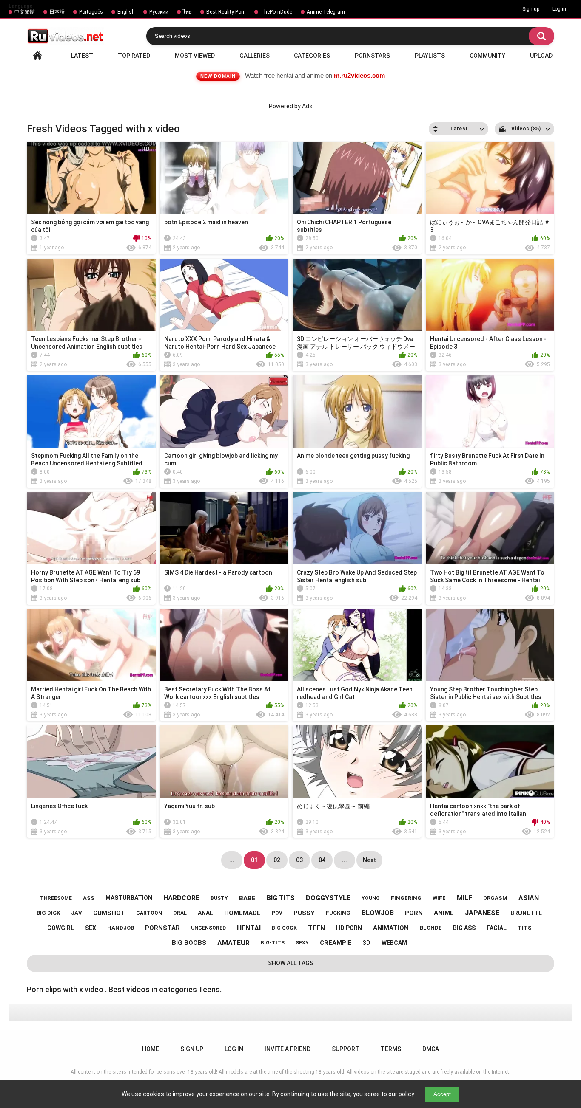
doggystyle (328, 898)
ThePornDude (276, 12)
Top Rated (134, 55)
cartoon (149, 913)
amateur (233, 943)
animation (391, 928)
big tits (281, 898)
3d (366, 942)
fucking (338, 913)
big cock (284, 928)
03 (299, 860)
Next (369, 860)
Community (487, 55)
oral (180, 913)
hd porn (349, 928)
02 (276, 860)
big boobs (189, 943)
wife (439, 898)
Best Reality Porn (226, 12)
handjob (120, 928)
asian (528, 898)
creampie (336, 943)
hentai (249, 928)
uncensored (208, 928)
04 (322, 860)
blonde (431, 928)
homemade (242, 913)
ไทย (187, 12)
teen (316, 928)
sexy (302, 943)
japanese (482, 913)
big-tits (273, 943)
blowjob (378, 913)
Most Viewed (195, 55)
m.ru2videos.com (359, 75)
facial (497, 928)
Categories (312, 55)
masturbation (128, 897)
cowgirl (60, 928)
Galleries (254, 55)
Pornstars (372, 55)
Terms (391, 1049)
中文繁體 (24, 12)
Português (91, 12)
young (371, 898)
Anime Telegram (326, 12)
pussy (304, 913)
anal (205, 913)
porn (414, 913)
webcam (394, 942)
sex (90, 928)
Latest (82, 55)
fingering (406, 898)
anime (444, 913)
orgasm (495, 898)
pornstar (162, 928)
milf (464, 898)
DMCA (430, 1049)
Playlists (430, 55)
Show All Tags (290, 963)
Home (37, 55)
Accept (442, 1094)
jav (76, 913)
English (126, 12)
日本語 (57, 12)
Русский (158, 12)
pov (277, 913)
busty (219, 898)
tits (525, 928)
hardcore (181, 898)
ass (88, 898)
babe (247, 898)
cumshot (109, 913)
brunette (526, 913)
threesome (56, 898)
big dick (48, 913)
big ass (464, 928)
